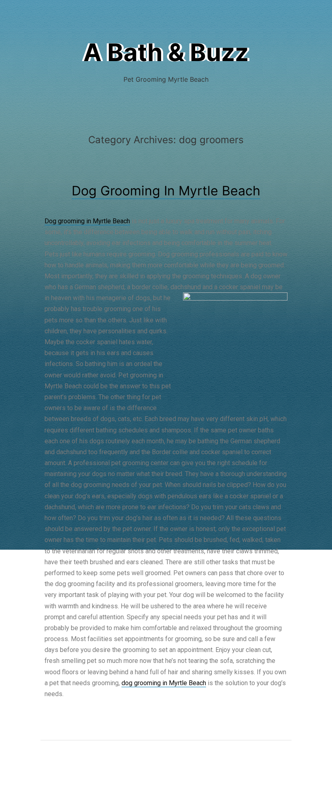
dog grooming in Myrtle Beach (163, 683)
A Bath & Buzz (166, 52)
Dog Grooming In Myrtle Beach (166, 191)
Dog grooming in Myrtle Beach (87, 221)
